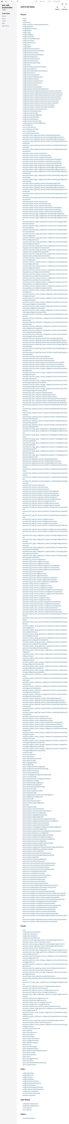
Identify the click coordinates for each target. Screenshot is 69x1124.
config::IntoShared (28, 1079)
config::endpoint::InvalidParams (32, 83)
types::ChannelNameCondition (32, 758)
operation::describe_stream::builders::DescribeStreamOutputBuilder (44, 366)
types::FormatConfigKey (30, 1046)
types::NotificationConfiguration (32, 785)
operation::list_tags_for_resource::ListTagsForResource (39, 501)
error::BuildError (28, 125)
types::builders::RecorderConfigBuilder (34, 841)
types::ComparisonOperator (31, 1038)
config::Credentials (28, 36)
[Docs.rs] (2, 1)
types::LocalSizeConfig (29, 777)
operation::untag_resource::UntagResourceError (37, 1002)
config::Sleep (26, 65)
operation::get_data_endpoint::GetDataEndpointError (39, 976)
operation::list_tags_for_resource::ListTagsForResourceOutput (41, 505)
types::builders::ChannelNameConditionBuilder (37, 811)
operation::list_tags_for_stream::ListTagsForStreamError (40, 992)
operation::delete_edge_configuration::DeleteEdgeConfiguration (42, 165)
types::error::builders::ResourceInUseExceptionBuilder (39, 911)
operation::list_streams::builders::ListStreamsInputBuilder (40, 493)
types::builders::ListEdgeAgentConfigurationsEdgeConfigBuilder (42, 827)
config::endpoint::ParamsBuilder (32, 87)
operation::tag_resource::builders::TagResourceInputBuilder (41, 567)
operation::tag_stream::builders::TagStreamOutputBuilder (40, 581)
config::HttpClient (28, 1075)
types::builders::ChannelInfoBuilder (33, 809)
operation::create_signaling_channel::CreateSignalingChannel (41, 135)
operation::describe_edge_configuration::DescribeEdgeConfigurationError (45, 950)
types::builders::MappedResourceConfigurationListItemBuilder (42, 831)
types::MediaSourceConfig (30, 781)
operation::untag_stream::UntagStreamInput (36, 598)
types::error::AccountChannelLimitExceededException (39, 863)
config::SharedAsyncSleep (30, 53)
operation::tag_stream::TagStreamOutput (35, 575)
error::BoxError (27, 1108)
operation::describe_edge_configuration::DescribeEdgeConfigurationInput (45, 215)
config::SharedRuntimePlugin (31, 63)
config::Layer (26, 44)
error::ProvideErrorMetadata (31, 1093)
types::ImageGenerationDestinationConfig (35, 768)
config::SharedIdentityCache (31, 59)
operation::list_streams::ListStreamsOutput (36, 489)
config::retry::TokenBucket (30, 119)
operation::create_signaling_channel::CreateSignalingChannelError (43, 940)
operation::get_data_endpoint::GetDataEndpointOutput (40, 396)
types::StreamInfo (28, 799)
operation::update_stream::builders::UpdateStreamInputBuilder (42, 724)
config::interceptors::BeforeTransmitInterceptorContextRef (40, 103)
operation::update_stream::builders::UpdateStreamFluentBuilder (43, 722)
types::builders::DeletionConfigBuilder (34, 813)
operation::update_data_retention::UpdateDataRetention (40, 608)
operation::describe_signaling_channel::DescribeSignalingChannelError (44, 968)
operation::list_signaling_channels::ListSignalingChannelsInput (42, 461)
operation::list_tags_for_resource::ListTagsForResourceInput (41, 503)
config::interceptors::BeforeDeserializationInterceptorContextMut (43, 93)
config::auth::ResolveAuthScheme (33, 1087)
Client (24, 18)
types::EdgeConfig (28, 764)
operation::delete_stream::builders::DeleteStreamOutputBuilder (42, 211)
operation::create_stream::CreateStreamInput (37, 155)
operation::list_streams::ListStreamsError (35, 988)
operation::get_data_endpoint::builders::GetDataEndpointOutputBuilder (45, 402)
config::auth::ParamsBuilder (31, 75)
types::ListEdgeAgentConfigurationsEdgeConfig (37, 775)
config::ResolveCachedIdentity (32, 1083)
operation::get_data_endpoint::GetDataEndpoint (37, 392)
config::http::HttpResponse (31, 1106)
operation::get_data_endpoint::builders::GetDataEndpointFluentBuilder (45, 398)
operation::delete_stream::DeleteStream (35, 201)
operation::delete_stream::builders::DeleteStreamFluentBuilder (42, 207)
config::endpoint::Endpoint (31, 79)
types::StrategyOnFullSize (30, 1058)
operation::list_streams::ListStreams (34, 485)
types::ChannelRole (28, 1034)
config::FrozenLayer (28, 40)
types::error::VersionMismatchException (35, 889)
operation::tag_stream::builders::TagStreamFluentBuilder (40, 577)
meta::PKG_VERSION (29, 1118)
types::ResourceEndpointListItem (33, 791)
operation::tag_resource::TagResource (34, 559)
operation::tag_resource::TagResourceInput (36, 561)
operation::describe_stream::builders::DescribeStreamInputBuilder (43, 364)
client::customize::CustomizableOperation (35, 24)
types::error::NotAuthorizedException (34, 879)
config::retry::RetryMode (30, 936)
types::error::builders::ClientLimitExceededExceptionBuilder (41, 897)
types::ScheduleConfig (29, 793)
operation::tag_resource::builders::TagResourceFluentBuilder (41, 565)
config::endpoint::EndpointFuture (33, 81)
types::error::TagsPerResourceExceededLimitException (39, 887)
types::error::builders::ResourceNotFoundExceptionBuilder (40, 913)
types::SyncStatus (28, 1060)
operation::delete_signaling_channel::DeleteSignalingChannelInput (43, 185)
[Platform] (13, 1)
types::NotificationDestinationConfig (34, 787)
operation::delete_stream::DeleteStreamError (37, 948)
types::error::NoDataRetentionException (35, 877)
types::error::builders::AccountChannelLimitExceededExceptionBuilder (44, 893)
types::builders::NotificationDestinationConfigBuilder (39, 839)
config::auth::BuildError (30, 69)
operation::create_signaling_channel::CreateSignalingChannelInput (43, 137)
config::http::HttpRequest (30, 1104)
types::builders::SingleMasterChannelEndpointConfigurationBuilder (43, 847)
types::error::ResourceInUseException (34, 881)
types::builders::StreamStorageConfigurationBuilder (38, 855)
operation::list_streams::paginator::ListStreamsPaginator (40, 497)
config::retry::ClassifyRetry (30, 1091)
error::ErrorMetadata (29, 131)
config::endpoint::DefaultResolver (33, 77)
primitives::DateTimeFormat (31, 1028)
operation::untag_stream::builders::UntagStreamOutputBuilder (42, 606)
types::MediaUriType (29, 1052)
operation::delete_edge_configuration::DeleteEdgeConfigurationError (44, 944)
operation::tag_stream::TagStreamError (34, 1000)
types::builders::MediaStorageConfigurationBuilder (38, 835)
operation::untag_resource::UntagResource (36, 583)
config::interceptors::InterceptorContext (35, 109)
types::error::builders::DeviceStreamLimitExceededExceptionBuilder (44, 899)
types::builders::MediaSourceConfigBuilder (36, 833)
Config (24, 20)
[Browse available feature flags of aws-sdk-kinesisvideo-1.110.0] (17, 1)
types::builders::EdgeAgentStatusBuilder (35, 815)
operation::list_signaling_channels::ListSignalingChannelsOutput (42, 463)
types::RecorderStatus (29, 1054)
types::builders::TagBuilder (31, 857)
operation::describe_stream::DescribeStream (36, 356)
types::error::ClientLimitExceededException (36, 867)
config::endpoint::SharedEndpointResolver (36, 89)
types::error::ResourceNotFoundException (35, 883)
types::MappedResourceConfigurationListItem (37, 779)
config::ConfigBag (28, 34)
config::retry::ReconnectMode (31, 932)
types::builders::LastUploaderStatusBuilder (36, 825)
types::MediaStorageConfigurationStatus (35, 1050)
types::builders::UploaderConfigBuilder (35, 859)
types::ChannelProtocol (30, 1032)
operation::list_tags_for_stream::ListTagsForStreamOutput (40, 523)
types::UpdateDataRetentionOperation (34, 1063)
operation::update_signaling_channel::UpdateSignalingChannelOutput (44, 702)
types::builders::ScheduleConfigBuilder (34, 845)
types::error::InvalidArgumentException (35, 871)
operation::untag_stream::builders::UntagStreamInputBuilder (41, 604)
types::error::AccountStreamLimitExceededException (39, 865)
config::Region (27, 47)
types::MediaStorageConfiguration (33, 783)
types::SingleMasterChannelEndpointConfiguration (38, 795)
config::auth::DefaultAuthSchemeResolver (35, 71)
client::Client (26, 22)
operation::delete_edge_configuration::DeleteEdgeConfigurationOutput (44, 169)
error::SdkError (27, 1110)
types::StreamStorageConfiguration (33, 803)
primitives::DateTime (29, 754)
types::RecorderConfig (29, 789)
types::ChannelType (28, 1036)
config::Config (27, 32)
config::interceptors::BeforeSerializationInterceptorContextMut (42, 97)
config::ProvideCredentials (31, 1081)
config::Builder (27, 30)
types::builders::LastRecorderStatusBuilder (36, 823)
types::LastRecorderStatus (31, 770)
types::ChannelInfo (28, 756)
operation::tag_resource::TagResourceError (36, 998)
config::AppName (28, 26)
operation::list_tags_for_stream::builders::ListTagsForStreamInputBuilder (45, 529)
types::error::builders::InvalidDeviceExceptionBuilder (39, 903)
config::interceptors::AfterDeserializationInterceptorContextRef (42, 91)
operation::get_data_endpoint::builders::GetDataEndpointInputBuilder (44, 400)
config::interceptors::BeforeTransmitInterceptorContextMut (41, 101)
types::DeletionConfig (29, 760)
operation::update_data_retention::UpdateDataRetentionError (42, 1006)
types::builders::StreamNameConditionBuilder (37, 853)
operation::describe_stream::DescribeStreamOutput (39, 360)
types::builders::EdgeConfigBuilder (33, 817)
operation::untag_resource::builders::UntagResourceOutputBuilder (43, 594)
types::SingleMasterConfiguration (33, 797)
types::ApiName (27, 1030)
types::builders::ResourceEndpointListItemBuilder (38, 843)
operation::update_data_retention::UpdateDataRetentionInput (42, 610)
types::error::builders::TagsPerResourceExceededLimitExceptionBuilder (44, 919)
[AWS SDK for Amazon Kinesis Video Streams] (7, 1)
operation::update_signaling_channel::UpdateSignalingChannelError (43, 1020)
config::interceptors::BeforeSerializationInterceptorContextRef (42, 99)
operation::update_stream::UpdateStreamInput (37, 718)
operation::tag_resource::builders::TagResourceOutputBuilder (41, 569)
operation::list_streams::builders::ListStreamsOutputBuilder (41, 495)
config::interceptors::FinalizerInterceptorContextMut (39, 105)
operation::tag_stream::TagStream (33, 571)
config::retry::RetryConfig (30, 113)
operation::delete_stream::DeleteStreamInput (37, 203)
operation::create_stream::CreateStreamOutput (37, 157)
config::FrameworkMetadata (31, 38)
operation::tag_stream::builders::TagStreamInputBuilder (40, 579)
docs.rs (41, 1)
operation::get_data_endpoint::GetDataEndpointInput (39, 394)
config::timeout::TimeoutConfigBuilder (34, 123)
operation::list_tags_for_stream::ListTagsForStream (38, 519)
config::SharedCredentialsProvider (33, 55)
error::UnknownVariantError (31, 133)
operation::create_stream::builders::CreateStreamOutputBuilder (42, 163)
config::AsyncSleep (28, 1073)
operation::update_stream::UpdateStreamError (37, 1022)
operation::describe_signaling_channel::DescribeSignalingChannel (43, 338)
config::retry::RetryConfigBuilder (32, 115)
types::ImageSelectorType (30, 1048)
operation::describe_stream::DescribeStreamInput (38, 358)
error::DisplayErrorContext (31, 129)
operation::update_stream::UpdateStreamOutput (38, 720)
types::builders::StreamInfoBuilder (33, 851)
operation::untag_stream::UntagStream (35, 596)
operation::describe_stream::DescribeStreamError (38, 970)
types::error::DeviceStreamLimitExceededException (38, 869)
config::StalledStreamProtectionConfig (34, 67)
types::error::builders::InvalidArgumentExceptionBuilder (40, 901)
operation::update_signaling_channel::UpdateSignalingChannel (42, 698)
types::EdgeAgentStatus (30, 762)
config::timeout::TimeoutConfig (32, 121)
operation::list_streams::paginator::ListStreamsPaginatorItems (42, 499)
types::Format (27, 1044)
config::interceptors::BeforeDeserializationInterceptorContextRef (42, 95)
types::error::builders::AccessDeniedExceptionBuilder (39, 891)
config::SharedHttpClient (30, 57)
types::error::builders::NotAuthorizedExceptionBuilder (39, 909)
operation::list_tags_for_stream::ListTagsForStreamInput (40, 521)
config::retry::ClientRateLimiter (32, 111)
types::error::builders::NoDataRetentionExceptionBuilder (40, 907)
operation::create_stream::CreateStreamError (36, 942)
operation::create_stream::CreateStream (35, 153)
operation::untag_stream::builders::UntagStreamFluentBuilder (42, 602)
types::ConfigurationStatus (31, 1040)
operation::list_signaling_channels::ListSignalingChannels (40, 459)
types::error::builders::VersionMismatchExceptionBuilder (40, 921)
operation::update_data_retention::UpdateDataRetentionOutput (42, 612)
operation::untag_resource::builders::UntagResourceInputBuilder (42, 592)
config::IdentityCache (29, 42)
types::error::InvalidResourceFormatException (37, 875)
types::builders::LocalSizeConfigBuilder (35, 829)
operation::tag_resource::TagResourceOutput (36, 563)
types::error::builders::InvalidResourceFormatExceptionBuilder (42, 905)
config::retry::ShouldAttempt (31, 938)
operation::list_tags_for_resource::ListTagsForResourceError (41, 990)
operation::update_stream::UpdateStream (36, 716)
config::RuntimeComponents (31, 49)
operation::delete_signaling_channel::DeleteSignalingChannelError (43, 946)
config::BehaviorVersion (30, 28)
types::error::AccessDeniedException (34, 861)
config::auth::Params (29, 73)
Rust (49, 1)
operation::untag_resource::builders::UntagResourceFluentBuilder (43, 589)
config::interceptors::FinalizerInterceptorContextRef (38, 107)
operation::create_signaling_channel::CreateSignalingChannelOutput (44, 139)
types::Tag (26, 805)
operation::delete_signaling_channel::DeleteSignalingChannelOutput (44, 187)
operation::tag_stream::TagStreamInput (35, 573)
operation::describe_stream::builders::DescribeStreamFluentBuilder (43, 362)
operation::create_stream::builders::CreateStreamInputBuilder (42, 161)
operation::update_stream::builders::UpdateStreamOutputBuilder (43, 726)
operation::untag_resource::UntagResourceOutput (38, 587)
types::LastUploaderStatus (31, 772)
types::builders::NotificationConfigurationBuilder (37, 837)
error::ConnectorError (29, 127)
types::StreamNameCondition (32, 801)
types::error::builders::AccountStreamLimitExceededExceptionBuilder (44, 895)
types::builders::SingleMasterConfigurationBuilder (38, 849)
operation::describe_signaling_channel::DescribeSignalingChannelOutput (45, 342)
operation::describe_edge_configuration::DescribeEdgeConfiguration (43, 213)
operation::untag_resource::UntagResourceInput (37, 585)
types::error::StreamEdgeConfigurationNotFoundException (40, 885)
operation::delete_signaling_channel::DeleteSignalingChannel (41, 183)
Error (24, 930)
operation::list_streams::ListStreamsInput (35, 487)
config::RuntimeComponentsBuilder (33, 51)
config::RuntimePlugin (29, 1085)
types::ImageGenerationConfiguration (34, 766)
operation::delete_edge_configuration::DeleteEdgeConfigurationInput (44, 167)
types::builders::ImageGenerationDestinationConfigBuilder (40, 821)
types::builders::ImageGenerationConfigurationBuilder (39, 819)
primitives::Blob (27, 752)
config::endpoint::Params (30, 85)
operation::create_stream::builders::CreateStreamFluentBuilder (42, 159)
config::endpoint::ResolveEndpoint (33, 1089)
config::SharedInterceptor (30, 61)
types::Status (27, 1056)
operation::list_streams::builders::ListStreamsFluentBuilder (41, 491)
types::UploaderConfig (29, 807)
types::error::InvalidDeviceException (34, 873)
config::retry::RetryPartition (31, 117)
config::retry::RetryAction (30, 934)
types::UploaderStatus (29, 1065)
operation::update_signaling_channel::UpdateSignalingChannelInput (44, 700)
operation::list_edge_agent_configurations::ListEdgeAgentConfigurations (45, 429)
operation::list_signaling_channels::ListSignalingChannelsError (42, 986)
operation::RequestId (29, 1095)
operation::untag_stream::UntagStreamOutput (37, 600)
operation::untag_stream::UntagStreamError (36, 1004)
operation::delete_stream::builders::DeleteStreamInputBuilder (42, 209)
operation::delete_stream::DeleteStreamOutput (37, 205)
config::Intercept (28, 1077)
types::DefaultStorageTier (30, 1042)
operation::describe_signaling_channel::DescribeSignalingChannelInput (44, 340)
